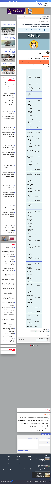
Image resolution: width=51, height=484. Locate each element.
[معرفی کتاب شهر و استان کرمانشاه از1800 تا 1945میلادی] (8, 31)
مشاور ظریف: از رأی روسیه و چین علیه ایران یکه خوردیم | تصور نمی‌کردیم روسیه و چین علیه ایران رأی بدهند (8, 88)
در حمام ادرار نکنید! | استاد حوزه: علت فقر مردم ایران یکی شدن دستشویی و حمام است (38, 475)
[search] (1, 5)
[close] (49, 471)
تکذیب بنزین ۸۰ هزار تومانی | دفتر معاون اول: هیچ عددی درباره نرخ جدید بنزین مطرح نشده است (8, 174)
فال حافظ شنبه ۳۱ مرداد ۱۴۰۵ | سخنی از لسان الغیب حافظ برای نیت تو (8, 107)
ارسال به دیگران (45, 18)
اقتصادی (29, 459)
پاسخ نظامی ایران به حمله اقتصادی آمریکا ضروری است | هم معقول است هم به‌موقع (8, 214)
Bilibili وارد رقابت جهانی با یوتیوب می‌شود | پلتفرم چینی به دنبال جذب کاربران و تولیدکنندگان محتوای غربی (8, 194)
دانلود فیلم (12, 352)
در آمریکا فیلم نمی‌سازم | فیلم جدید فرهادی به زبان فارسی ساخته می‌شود (8, 226)
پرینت (40, 18)
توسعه (29, 456)
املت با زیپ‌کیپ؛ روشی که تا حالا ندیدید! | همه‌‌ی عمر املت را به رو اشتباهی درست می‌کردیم (9, 141)
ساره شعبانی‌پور (42, 53)
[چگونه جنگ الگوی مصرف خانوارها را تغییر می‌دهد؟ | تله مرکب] (8, 70)
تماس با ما (44, 1)
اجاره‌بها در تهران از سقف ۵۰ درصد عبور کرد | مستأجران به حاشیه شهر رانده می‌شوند (8, 147)
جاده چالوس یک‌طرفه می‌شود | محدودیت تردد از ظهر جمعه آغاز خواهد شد (9, 221)
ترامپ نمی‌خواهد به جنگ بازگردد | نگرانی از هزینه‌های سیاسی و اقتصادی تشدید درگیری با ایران (8, 181)
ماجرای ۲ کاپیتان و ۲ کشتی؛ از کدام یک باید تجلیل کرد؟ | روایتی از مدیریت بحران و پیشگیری (8, 134)
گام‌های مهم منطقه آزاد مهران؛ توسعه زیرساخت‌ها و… (40, 459)
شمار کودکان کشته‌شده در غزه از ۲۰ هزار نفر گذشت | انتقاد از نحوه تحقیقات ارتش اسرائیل (7, 161)
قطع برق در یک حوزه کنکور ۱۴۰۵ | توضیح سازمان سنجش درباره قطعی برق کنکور (8, 95)
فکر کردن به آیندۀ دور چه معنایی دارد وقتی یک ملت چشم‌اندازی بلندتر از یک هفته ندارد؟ (8, 51)
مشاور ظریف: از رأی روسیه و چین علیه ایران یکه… (40, 467)
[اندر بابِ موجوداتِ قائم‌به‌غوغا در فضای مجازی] (8, 44)
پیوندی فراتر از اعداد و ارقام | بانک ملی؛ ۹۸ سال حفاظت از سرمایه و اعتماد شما (7, 128)
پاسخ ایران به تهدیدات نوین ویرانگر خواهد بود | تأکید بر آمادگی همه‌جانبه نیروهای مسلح (8, 187)
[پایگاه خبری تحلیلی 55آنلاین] (44, 4)
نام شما (48, 438)
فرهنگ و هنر (18, 459)
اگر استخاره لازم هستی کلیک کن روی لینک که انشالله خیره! (30, 62)
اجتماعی (19, 456)
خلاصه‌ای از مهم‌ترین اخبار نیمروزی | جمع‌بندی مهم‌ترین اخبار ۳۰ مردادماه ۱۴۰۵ (8, 207)
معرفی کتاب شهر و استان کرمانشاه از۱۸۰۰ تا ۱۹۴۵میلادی (9, 25)
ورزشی (9, 456)
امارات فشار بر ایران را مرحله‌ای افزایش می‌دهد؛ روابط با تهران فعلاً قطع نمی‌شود (8, 167)
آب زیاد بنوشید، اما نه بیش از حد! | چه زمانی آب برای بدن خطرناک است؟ (8, 117)
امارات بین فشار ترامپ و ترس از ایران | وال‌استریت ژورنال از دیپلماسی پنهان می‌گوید (8, 122)
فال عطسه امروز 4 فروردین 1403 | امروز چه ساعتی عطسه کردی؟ (35, 430)
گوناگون (9, 459)
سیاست (29, 463)
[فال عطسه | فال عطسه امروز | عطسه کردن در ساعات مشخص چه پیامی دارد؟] (22, 339)
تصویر (9, 463)
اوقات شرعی (38, 1)
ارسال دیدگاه (23, 450)
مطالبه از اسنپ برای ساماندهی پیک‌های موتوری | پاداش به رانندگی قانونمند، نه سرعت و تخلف (8, 201)
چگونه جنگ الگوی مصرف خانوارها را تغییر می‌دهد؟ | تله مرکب (9, 64)
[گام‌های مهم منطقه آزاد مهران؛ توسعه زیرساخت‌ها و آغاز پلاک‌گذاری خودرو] (47, 458)
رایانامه (48, 442)
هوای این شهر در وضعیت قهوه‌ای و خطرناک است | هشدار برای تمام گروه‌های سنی (8, 102)
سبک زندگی (18, 463)
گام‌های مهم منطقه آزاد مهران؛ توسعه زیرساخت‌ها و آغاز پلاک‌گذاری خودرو (8, 83)
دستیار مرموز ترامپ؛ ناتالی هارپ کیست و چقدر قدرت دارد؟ (8, 112)
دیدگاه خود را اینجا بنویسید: (33, 438)
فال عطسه (46, 56)
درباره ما (49, 1)
